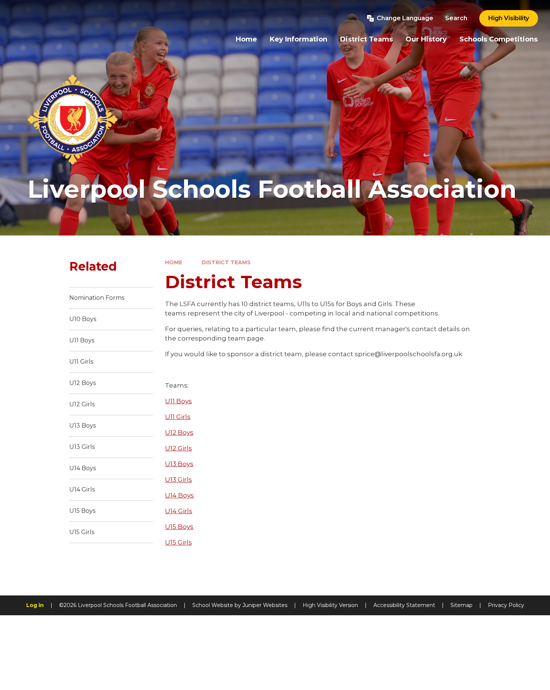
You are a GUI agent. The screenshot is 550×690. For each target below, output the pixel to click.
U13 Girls (178, 479)
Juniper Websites (264, 605)
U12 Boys (179, 432)
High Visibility (508, 18)
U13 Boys (179, 464)
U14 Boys (179, 495)
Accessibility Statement (404, 605)
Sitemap (461, 605)
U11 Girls (177, 417)
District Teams (226, 262)
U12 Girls (178, 448)
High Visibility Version (330, 605)
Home (173, 262)
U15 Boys (179, 526)
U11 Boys (178, 401)
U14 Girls (178, 511)
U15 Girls (178, 542)
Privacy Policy (506, 605)
